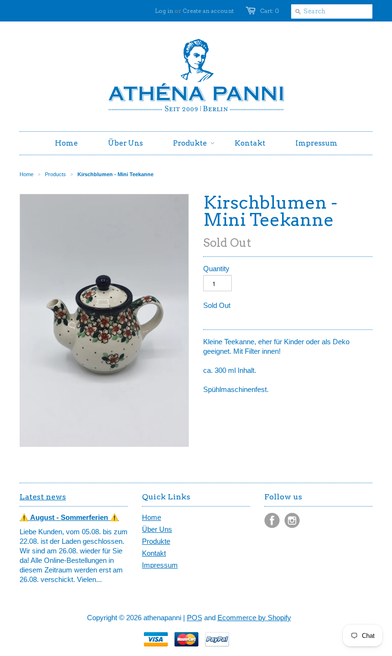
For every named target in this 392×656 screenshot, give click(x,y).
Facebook (272, 520)
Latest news (43, 496)
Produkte (156, 541)
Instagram (292, 520)
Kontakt (154, 553)
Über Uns (157, 529)
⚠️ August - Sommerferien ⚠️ (69, 517)
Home (151, 517)
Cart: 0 (269, 10)
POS (194, 618)
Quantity (216, 269)
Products (55, 174)
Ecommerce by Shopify (254, 618)
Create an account (208, 10)
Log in (164, 10)
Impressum (160, 565)
